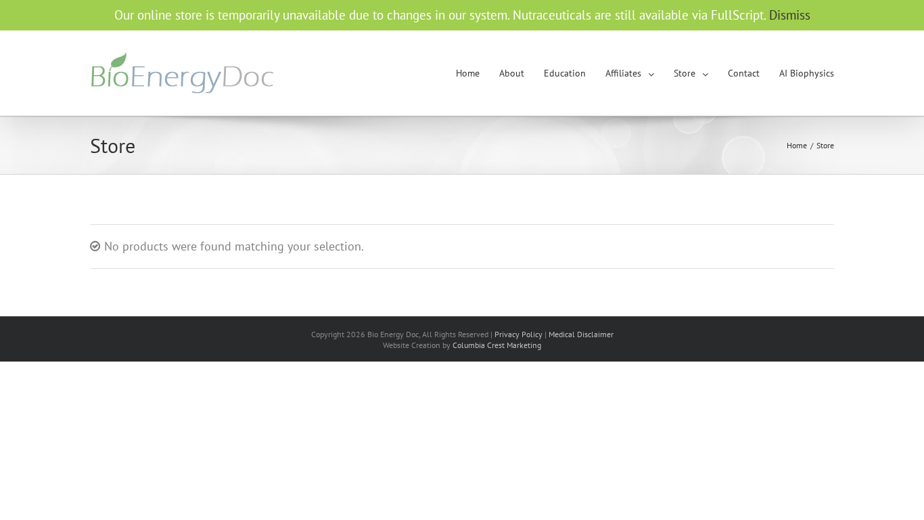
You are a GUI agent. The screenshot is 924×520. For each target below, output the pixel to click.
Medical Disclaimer (581, 334)
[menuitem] (477, 73)
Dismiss (789, 15)
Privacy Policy (518, 334)
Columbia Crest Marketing (497, 345)
